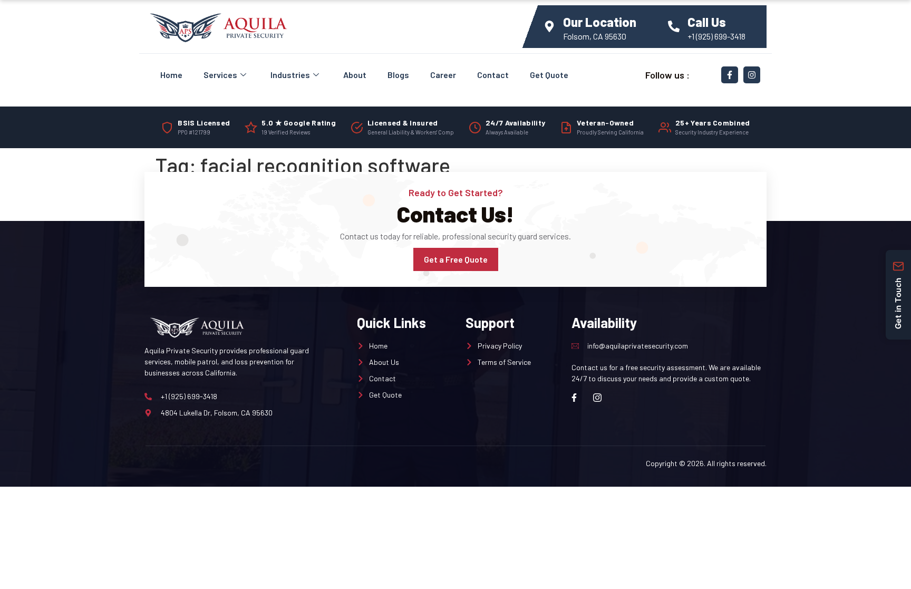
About (354, 75)
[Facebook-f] (729, 74)
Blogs (398, 75)
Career (443, 75)
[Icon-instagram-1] (597, 397)
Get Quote (549, 75)
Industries (290, 75)
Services (220, 75)
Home (171, 75)
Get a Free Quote (456, 259)
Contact (493, 75)
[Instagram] (751, 74)
